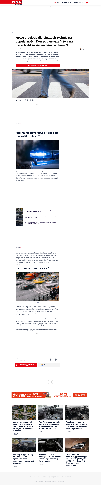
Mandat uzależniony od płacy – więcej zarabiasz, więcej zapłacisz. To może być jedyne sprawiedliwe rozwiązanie (23, 426)
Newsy (57, 2)
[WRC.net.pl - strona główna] (13, 32)
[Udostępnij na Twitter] (33, 100)
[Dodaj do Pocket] (28, 100)
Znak (24, 360)
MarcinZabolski (86, 450)
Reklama (81, 2)
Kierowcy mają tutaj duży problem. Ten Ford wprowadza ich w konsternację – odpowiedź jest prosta (23, 458)
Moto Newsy (19, 49)
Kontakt (40, 476)
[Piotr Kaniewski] (80, 49)
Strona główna (33, 476)
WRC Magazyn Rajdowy (55, 476)
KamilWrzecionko (33, 418)
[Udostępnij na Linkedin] (30, 100)
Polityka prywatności (66, 476)
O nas (49, 476)
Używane (69, 431)
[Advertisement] (50, 16)
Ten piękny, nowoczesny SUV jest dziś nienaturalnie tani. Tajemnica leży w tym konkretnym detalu (76, 425)
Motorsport (64, 2)
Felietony (75, 2)
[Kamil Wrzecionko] (30, 418)
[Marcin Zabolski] (84, 450)
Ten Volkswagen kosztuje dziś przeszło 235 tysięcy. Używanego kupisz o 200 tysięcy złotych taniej (49, 425)
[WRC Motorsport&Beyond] (17, 5)
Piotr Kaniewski (83, 49)
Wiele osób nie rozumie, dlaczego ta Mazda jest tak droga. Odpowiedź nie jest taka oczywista (50, 457)
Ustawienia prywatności (50, 477)
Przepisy (16, 433)
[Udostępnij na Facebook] (25, 100)
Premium (70, 2)
